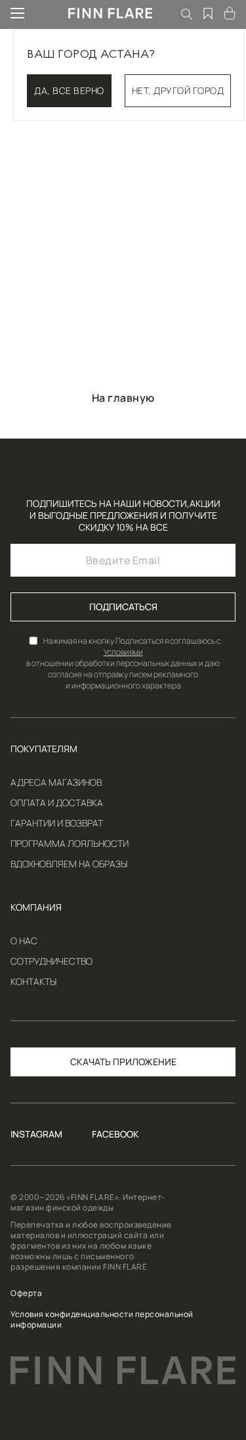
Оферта (26, 1293)
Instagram (36, 1134)
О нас (23, 941)
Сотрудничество (51, 961)
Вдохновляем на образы (68, 864)
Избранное (209, 13)
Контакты (33, 981)
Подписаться (123, 606)
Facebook (115, 1134)
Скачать (90, 1061)
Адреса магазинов (56, 782)
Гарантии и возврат (56, 823)
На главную (123, 398)
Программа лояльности (69, 843)
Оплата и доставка (56, 802)
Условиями (123, 652)
